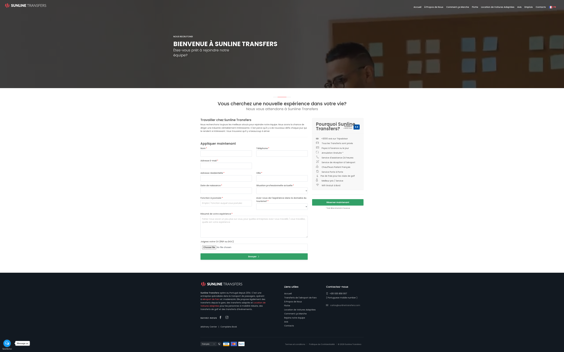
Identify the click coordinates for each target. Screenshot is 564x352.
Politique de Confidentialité (322, 344)
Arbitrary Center (208, 326)
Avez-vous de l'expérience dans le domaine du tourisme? (281, 199)
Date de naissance (210, 185)
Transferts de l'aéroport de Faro (300, 297)
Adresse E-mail (208, 160)
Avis (286, 321)
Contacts (289, 325)
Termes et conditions (295, 344)
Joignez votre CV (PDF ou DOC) (217, 241)
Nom (202, 148)
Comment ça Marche (295, 313)
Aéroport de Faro (211, 299)
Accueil (288, 293)
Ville (258, 173)
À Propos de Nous (293, 301)
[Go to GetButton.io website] (7, 349)
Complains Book (228, 326)
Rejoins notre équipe (294, 317)
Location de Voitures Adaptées (300, 309)
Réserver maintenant (338, 202)
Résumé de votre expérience (215, 213)
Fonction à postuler (210, 197)
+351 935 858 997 (338, 293)
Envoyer (252, 256)
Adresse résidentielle (211, 173)
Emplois (528, 7)
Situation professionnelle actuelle (274, 185)
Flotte (287, 305)
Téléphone (262, 148)
